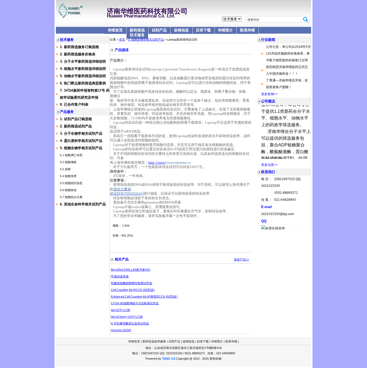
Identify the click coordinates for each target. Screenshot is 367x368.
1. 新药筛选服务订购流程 (79, 47)
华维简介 (225, 30)
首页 (122, 39)
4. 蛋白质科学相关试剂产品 (81, 141)
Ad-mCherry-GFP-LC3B (127, 316)
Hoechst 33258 (121, 330)
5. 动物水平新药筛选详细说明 (83, 76)
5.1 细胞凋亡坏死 (71, 155)
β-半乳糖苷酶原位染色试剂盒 (130, 323)
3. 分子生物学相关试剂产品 (81, 133)
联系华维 (247, 30)
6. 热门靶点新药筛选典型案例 (83, 83)
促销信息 (181, 30)
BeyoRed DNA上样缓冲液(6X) (130, 269)
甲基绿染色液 (120, 276)
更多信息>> (269, 165)
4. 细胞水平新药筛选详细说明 (83, 69)
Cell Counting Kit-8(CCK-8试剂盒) (133, 289)
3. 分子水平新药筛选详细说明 (83, 61)
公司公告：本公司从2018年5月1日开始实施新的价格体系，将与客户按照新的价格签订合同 (288, 53)
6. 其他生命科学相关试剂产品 (83, 204)
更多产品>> (241, 259)
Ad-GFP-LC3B (120, 310)
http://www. (156, 162)
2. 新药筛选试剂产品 (76, 126)
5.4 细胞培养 (68, 176)
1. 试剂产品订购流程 (76, 119)
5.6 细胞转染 (68, 190)
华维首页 (115, 30)
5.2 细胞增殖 (68, 162)
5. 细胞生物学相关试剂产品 (81, 148)
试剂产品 (159, 30)
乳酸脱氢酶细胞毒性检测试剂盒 (131, 283)
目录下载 (203, 30)
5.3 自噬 (65, 169)
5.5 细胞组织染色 (71, 183)
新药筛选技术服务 (137, 32)
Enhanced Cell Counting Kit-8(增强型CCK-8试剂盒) (144, 296)
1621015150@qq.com (277, 214)
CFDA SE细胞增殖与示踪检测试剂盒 (135, 303)
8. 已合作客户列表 (74, 104)
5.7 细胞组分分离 (71, 197)
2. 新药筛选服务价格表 (77, 54)
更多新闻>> (269, 94)
